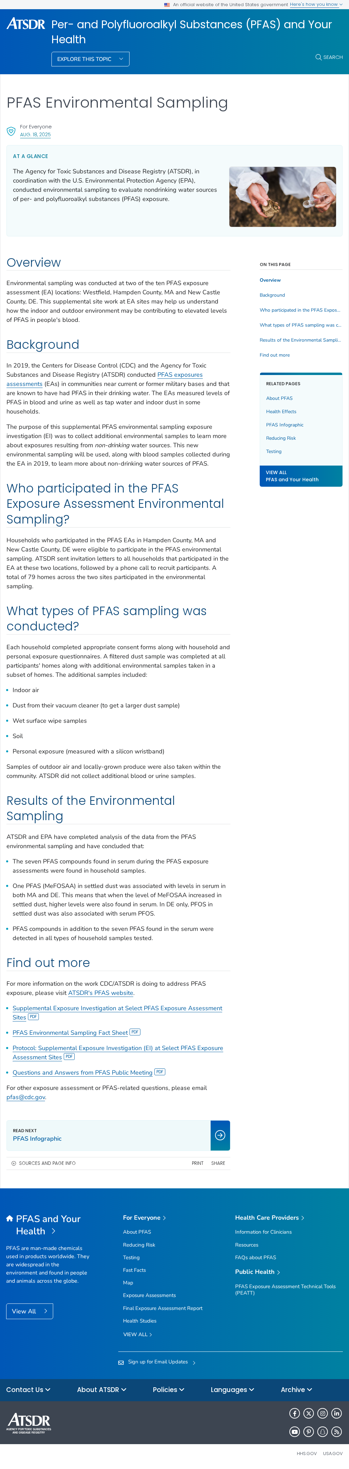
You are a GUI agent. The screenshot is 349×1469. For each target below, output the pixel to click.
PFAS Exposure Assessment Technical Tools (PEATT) (285, 1289)
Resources (246, 1244)
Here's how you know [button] (314, 4)
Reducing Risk (281, 438)
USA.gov (333, 1453)
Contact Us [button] (25, 1389)
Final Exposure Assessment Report (162, 1308)
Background (272, 295)
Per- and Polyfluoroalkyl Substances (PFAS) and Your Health (191, 32)
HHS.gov (307, 1453)
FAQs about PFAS (255, 1257)
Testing (274, 451)
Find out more (275, 355)
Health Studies (139, 1320)
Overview (270, 280)
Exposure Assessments (149, 1295)
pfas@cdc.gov (25, 1097)
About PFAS (279, 398)
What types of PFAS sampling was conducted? (301, 325)
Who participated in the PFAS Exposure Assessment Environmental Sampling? (301, 310)
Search (333, 57)
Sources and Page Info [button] (47, 1163)
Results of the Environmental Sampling (301, 340)
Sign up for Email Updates (158, 1361)
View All (24, 1311)
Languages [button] (230, 1389)
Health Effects (281, 411)
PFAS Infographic (284, 425)
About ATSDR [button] (99, 1389)
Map (128, 1282)
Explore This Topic (85, 59)
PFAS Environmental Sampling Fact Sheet (70, 1033)
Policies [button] (166, 1389)
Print (197, 1163)
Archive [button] (294, 1389)
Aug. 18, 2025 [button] (35, 134)
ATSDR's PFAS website (100, 993)
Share (218, 1163)
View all (136, 1334)
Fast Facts (134, 1270)
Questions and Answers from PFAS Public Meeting (83, 1072)
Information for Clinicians (263, 1232)
